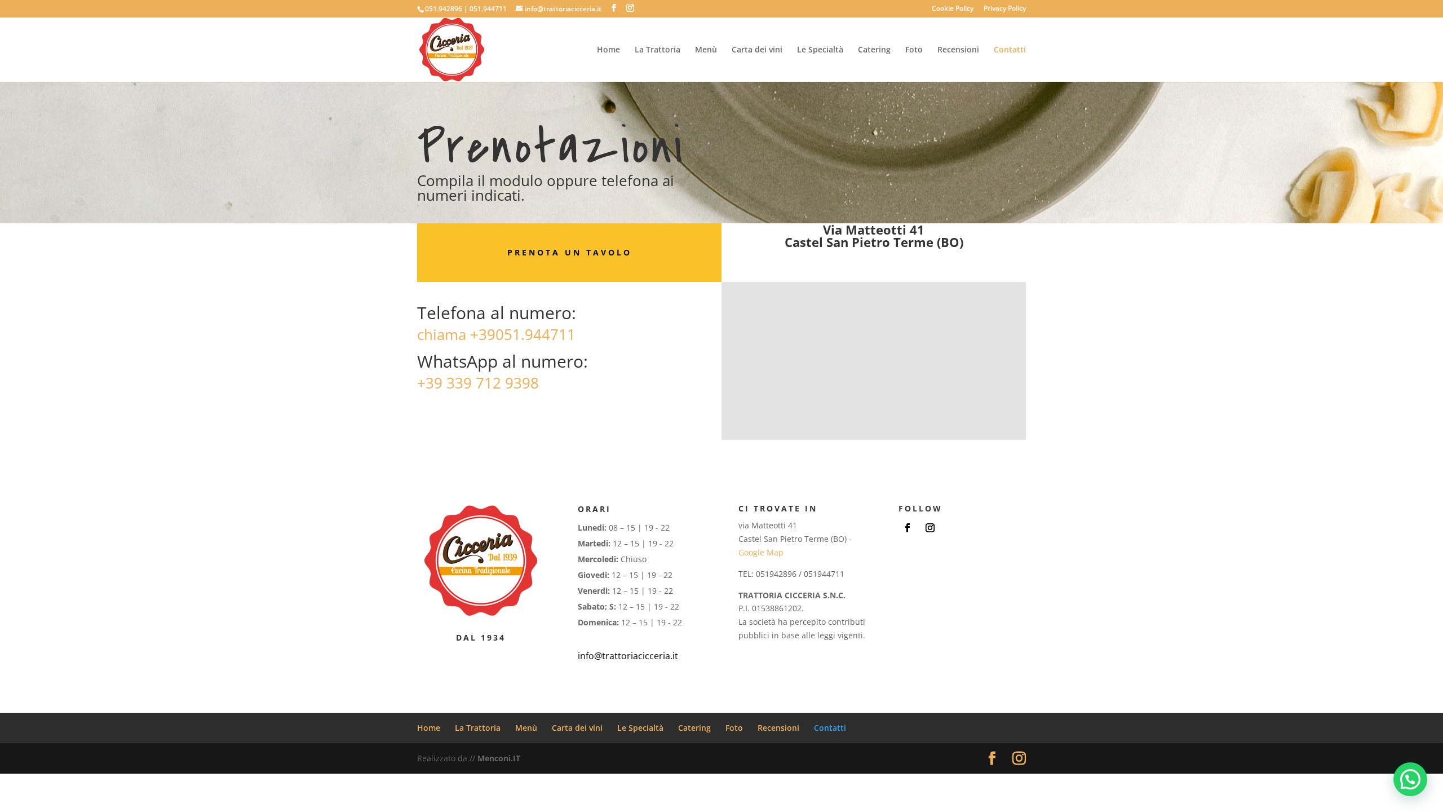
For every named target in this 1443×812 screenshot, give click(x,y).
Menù (706, 50)
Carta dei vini (757, 50)
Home (608, 50)
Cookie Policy (952, 9)
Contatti (1010, 50)
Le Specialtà (820, 50)
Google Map (761, 552)
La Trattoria (657, 50)
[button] (1410, 779)
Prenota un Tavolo (569, 252)
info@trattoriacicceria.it (628, 656)
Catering (874, 50)
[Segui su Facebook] (907, 528)
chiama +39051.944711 (496, 334)
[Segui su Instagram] (930, 528)
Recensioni (958, 50)
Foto (914, 50)
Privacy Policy (1005, 9)
